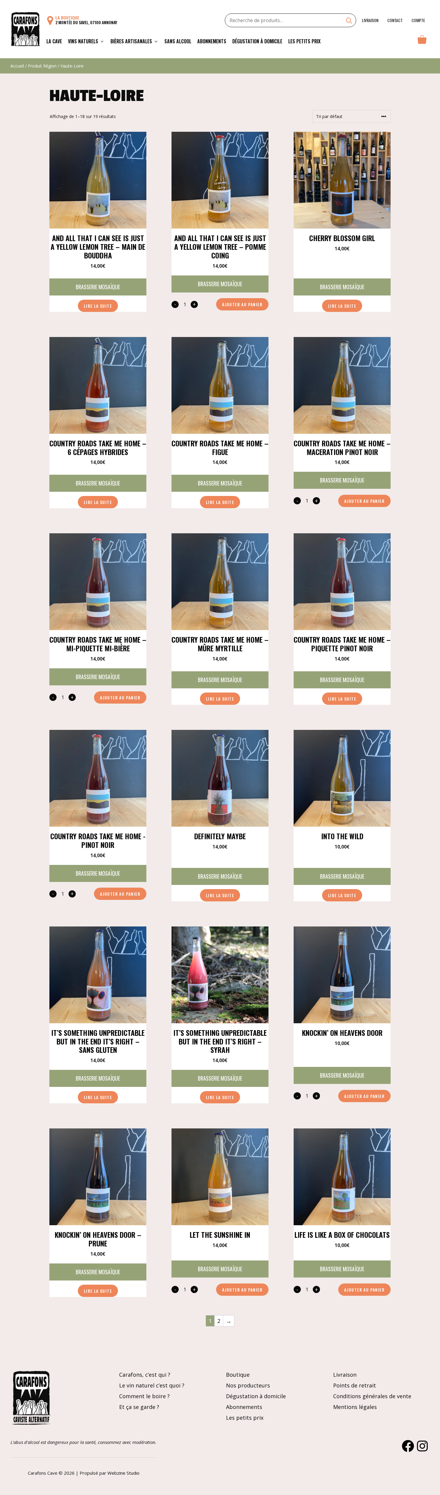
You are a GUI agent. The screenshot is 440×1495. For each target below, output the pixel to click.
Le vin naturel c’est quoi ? (151, 1385)
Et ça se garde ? (139, 1406)
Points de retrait (354, 1385)
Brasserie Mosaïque (98, 287)
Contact (395, 20)
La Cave (54, 41)
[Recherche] (349, 21)
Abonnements (211, 41)
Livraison (370, 20)
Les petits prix (304, 41)
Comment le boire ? (144, 1396)
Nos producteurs (248, 1385)
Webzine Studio (123, 1473)
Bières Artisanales (131, 41)
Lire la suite (98, 306)
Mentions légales (355, 1406)
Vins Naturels (83, 41)
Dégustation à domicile (257, 41)
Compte (418, 20)
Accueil (17, 66)
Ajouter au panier (242, 304)
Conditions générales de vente (372, 1396)
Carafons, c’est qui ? (144, 1374)
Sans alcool (177, 41)
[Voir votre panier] (422, 41)
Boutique (238, 1374)
